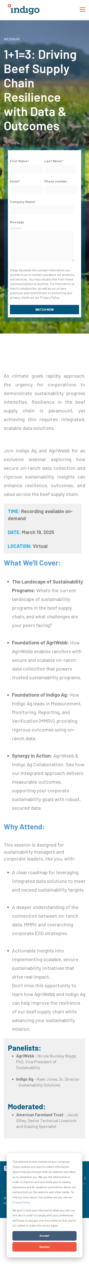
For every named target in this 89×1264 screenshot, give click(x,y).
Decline (45, 1246)
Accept (44, 1235)
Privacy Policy (21, 1202)
